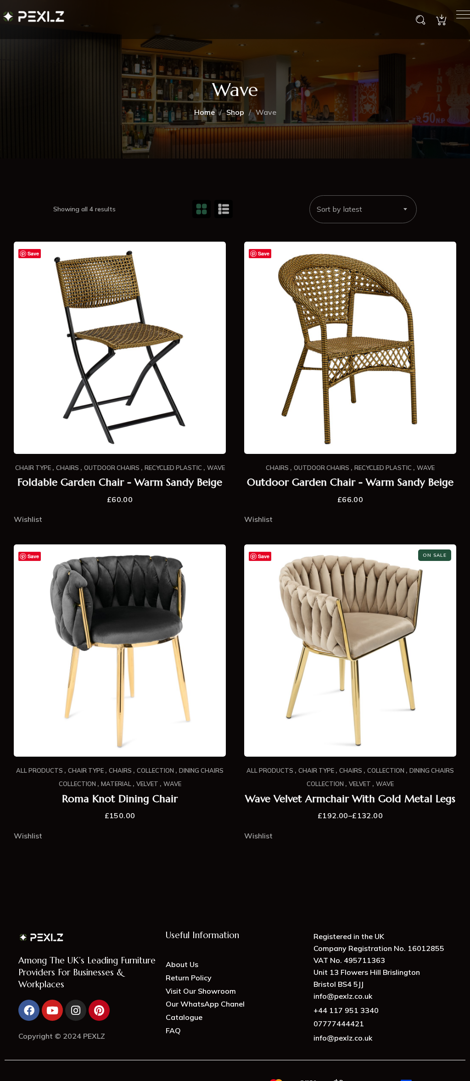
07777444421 (338, 1023)
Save (33, 253)
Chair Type (33, 467)
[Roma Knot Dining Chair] (120, 650)
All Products (39, 770)
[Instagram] (75, 1010)
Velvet (147, 783)
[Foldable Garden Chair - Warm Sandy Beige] (120, 348)
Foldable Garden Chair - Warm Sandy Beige (119, 482)
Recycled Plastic (173, 467)
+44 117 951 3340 (346, 1010)
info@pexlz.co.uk (342, 1037)
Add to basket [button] (119, 434)
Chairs (67, 467)
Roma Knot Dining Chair (120, 799)
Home (204, 112)
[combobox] (363, 209)
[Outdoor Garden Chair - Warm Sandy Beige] (350, 348)
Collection (155, 770)
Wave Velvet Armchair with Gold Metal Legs (350, 799)
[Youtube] (52, 1010)
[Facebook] (28, 1010)
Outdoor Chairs (112, 467)
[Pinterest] (99, 1010)
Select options (119, 737)
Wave (216, 467)
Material (116, 783)
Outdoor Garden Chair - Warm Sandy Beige (350, 482)
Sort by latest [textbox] (339, 209)
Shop (235, 112)
